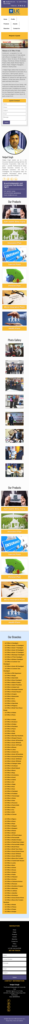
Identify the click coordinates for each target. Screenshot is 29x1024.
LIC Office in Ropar (10, 823)
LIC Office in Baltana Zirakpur (13, 682)
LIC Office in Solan (10, 800)
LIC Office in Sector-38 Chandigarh (14, 666)
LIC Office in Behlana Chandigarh (14, 659)
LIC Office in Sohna (10, 701)
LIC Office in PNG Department (13, 673)
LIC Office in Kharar (10, 821)
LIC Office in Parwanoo (11, 802)
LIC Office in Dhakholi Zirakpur (13, 839)
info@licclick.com (10, 1)
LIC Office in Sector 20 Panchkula (14, 740)
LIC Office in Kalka (10, 731)
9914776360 (6, 3)
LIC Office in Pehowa (10, 907)
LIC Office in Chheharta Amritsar (14, 881)
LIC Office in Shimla (10, 798)
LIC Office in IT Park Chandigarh (13, 657)
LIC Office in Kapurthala (11, 703)
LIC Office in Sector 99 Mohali (13, 761)
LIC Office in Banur (10, 865)
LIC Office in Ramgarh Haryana (13, 738)
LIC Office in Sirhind (10, 867)
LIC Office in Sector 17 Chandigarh (14, 645)
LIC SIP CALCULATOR (14, 948)
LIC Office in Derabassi (11, 721)
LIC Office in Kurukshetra (12, 775)
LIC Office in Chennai (10, 814)
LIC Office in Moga (10, 772)
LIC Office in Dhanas (10, 830)
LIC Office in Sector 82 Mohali (13, 853)
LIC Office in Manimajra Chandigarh (14, 654)
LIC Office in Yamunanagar (12, 795)
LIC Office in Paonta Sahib (12, 805)
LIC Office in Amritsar (11, 879)
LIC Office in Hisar (10, 786)
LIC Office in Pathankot (11, 876)
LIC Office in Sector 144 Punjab (13, 745)
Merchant (14, 946)
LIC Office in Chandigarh (11, 643)
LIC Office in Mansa (10, 770)
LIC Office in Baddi (10, 733)
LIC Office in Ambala (10, 719)
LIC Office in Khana (10, 715)
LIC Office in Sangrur (10, 872)
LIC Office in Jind (9, 782)
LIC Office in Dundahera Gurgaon (14, 886)
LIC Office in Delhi (10, 812)
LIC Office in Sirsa (10, 698)
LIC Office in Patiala (10, 874)
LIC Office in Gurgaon (11, 694)
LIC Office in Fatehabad (11, 791)
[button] (3, 43)
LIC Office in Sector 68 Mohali (13, 742)
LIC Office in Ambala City (11, 752)
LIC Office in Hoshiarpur (11, 895)
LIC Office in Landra (10, 863)
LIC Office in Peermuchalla (12, 837)
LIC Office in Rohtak (10, 904)
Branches (6, 28)
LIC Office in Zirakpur (10, 724)
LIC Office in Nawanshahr (12, 696)
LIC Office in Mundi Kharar (12, 846)
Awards (15, 24)
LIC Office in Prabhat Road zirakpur (14, 842)
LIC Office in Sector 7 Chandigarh (14, 647)
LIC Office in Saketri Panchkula (13, 684)
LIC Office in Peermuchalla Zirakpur (14, 844)
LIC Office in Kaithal (10, 779)
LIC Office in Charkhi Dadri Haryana (14, 860)
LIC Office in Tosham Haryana (13, 691)
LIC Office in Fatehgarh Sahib (13, 763)
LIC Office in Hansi (10, 789)
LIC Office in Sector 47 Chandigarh (14, 652)
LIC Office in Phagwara (11, 705)
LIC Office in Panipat (10, 909)
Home (5, 19)
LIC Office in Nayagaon (11, 828)
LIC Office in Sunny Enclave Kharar (14, 851)
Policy (14, 943)
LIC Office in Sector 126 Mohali (13, 758)
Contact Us (16, 28)
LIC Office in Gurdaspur (11, 765)
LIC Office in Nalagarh (11, 826)
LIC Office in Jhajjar (10, 784)
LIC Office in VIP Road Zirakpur (13, 835)
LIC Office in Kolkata (10, 712)
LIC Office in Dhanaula (11, 883)
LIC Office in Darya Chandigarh (13, 680)
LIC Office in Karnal (10, 777)
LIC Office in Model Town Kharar (14, 849)
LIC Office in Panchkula (11, 726)
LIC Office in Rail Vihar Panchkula (14, 735)
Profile (13, 19)
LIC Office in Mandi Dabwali (12, 768)
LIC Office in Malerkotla (11, 888)
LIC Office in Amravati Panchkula (14, 756)
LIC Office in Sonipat (10, 911)
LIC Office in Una (9, 809)
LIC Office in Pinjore (10, 728)
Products (6, 24)
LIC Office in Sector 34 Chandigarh (14, 650)
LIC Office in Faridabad (11, 793)
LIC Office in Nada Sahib (11, 678)
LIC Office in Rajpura (10, 819)
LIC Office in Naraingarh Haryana (14, 689)
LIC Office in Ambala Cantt (12, 687)
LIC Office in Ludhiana (11, 890)
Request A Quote (14, 35)
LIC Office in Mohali (10, 833)
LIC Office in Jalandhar (11, 893)
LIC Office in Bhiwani (10, 747)
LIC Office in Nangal (10, 675)
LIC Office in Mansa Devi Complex (14, 858)
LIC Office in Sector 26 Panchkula (14, 754)
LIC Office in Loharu (10, 749)
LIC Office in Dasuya (10, 870)
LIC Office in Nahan (10, 807)
